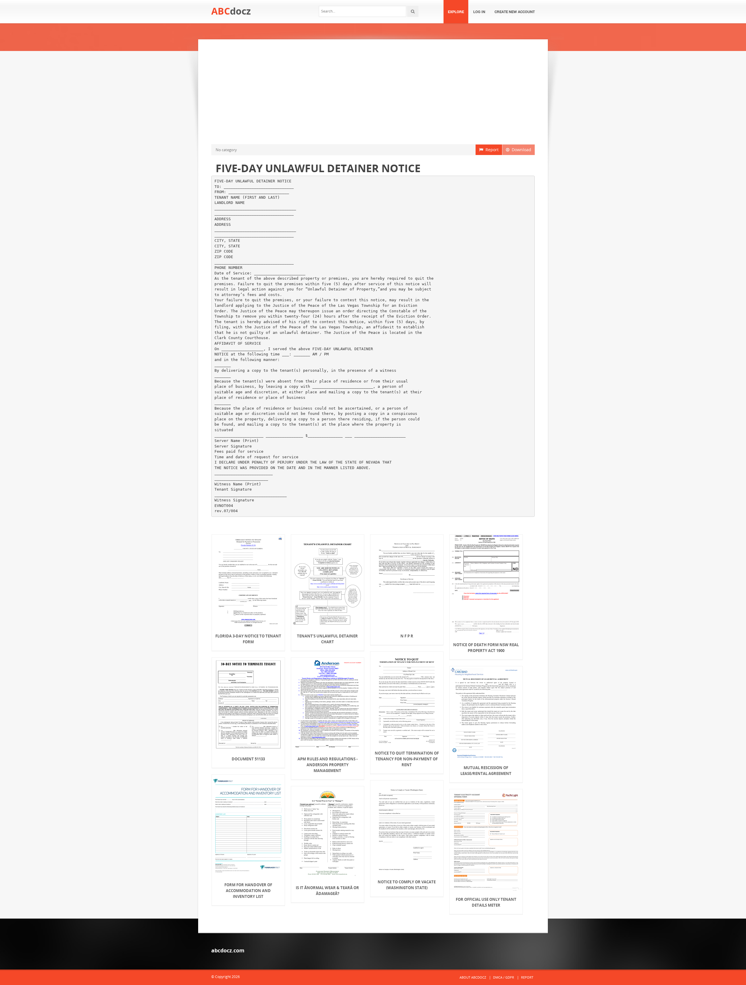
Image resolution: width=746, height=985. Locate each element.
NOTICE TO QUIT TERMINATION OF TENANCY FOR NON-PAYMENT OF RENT (407, 758)
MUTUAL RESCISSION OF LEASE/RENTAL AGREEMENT (485, 770)
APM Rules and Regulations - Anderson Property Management (328, 764)
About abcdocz (473, 977)
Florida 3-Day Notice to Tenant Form (248, 638)
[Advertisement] (373, 92)
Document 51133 (248, 759)
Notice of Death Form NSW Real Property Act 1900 (486, 647)
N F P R (406, 636)
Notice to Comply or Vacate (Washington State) (407, 884)
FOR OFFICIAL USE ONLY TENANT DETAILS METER (486, 902)
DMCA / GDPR (503, 977)
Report (491, 149)
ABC (231, 11)
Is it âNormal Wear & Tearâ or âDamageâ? (327, 890)
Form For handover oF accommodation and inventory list (248, 890)
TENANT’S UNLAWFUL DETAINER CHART (327, 638)
